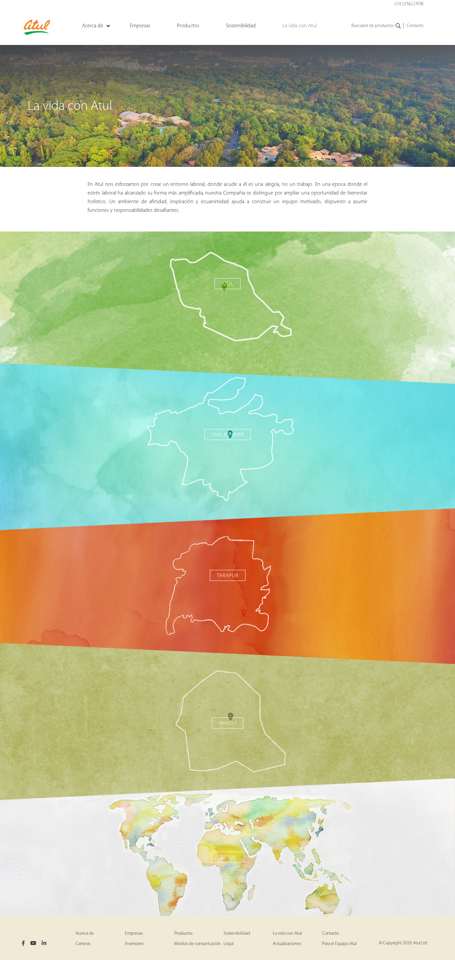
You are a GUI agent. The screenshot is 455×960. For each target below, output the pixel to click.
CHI (398, 4)
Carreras (83, 943)
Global (227, 857)
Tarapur (227, 576)
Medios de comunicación (197, 943)
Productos (183, 933)
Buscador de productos (372, 25)
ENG (408, 4)
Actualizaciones (287, 943)
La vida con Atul (287, 933)
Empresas (134, 933)
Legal (228, 943)
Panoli (227, 723)
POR (419, 4)
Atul (227, 284)
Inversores (134, 943)
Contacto (415, 25)
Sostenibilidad (237, 933)
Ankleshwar (228, 435)
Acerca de (85, 933)
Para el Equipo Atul (339, 943)
